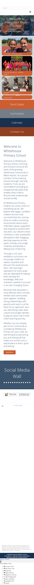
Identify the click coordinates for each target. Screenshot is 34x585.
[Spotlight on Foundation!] (17, 85)
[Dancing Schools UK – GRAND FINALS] (17, 66)
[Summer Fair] (17, 97)
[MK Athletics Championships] (17, 46)
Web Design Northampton (20, 556)
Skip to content (4, 559)
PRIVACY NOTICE (23, 557)
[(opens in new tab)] (17, 472)
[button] (0, 561)
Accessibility (8, 556)
